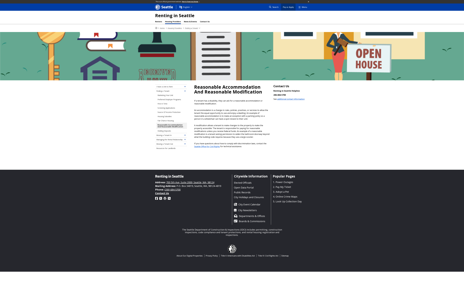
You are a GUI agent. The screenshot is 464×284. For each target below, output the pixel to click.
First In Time (162, 104)
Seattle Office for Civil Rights (207, 146)
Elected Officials (243, 182)
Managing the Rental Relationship (169, 139)
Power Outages (284, 182)
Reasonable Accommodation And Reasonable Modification (170, 126)
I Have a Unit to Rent (164, 87)
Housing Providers (173, 21)
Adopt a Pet (282, 191)
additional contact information (291, 99)
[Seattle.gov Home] (156, 28)
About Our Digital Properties (190, 255)
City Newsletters (247, 210)
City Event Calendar (250, 204)
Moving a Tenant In (164, 135)
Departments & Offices (252, 216)
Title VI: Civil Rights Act (268, 255)
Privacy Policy (212, 255)
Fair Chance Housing (166, 120)
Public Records (242, 192)
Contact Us (205, 21)
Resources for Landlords (166, 148)
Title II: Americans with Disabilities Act (238, 255)
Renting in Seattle (174, 15)
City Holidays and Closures (249, 197)
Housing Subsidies (165, 116)
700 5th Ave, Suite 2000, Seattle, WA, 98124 (190, 182)
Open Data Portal (244, 187)
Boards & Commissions (252, 221)
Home (162, 28)
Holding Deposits (164, 131)
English (186, 7)
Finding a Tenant (191, 28)
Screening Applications (166, 108)
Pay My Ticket (283, 187)
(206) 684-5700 (172, 189)
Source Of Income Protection (169, 112)
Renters (158, 21)
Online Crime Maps (286, 196)
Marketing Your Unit (165, 95)
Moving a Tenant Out (164, 144)
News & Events (190, 21)
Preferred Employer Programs (169, 99)
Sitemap (285, 255)
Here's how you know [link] (190, 2)
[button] (308, 1)
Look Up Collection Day (289, 201)
